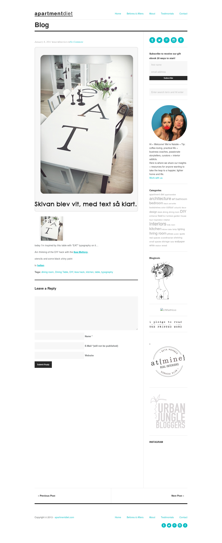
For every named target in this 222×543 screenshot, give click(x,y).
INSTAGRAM (156, 441)
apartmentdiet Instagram (174, 40)
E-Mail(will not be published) (101, 345)
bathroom (181, 199)
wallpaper (180, 241)
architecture (160, 198)
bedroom (156, 202)
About (152, 13)
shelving (178, 237)
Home (118, 13)
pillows (170, 233)
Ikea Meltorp (81, 252)
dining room (47, 272)
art (173, 198)
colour (169, 207)
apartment (54, 13)
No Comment (76, 41)
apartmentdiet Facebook (181, 40)
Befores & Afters (135, 13)
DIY (71, 272)
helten (40, 265)
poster (176, 234)
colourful (177, 207)
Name (88, 336)
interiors (157, 223)
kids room (171, 224)
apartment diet (156, 194)
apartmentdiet (170, 194)
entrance (153, 215)
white (152, 245)
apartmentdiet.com (64, 517)
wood (164, 245)
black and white (170, 203)
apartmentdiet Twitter (159, 40)
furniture (169, 216)
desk (160, 212)
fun (164, 215)
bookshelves (155, 207)
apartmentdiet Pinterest (167, 40)
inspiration (158, 219)
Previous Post (46, 495)
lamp (174, 229)
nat (55, 41)
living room (157, 233)
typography (107, 272)
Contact (183, 13)
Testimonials (167, 13)
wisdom (158, 245)
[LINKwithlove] (168, 310)
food (160, 215)
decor (184, 207)
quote (182, 233)
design (153, 212)
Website (89, 355)
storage (166, 241)
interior (166, 219)
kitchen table (167, 229)
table (97, 272)
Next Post (177, 495)
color (163, 207)
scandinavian (167, 237)
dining (165, 212)
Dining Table (61, 272)
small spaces (155, 241)
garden (177, 215)
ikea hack (79, 272)
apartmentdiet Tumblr (152, 40)
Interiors (63, 41)
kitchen (90, 272)
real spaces (154, 237)
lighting (181, 229)
